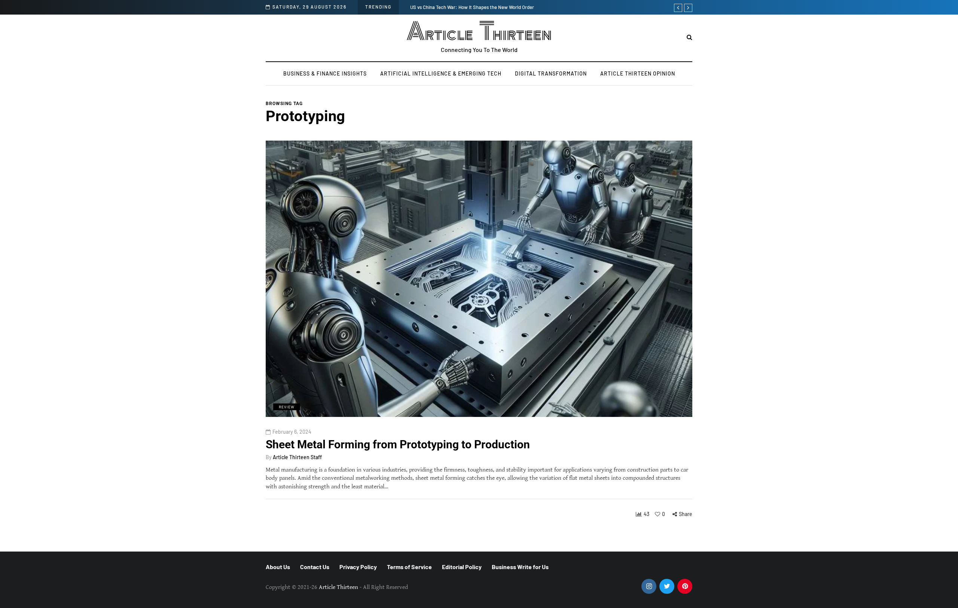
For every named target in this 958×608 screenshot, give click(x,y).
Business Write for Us (520, 566)
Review (287, 407)
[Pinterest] (684, 586)
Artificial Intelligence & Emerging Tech (440, 73)
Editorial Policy (462, 566)
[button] (689, 37)
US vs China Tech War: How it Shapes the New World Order (472, 7)
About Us (278, 566)
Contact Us (314, 566)
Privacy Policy (358, 566)
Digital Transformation (551, 73)
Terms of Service (409, 566)
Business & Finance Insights (325, 73)
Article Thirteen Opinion (637, 73)
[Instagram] (648, 586)
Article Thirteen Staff (297, 457)
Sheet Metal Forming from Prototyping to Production (398, 444)
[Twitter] (666, 586)
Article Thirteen (479, 32)
